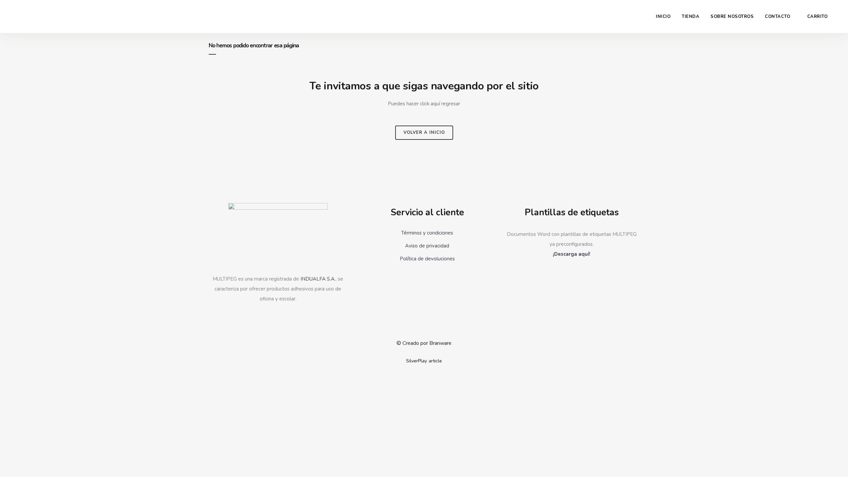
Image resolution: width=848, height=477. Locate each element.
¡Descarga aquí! (571, 254)
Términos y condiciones (427, 233)
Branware (440, 343)
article (435, 361)
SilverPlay (416, 361)
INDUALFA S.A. (318, 279)
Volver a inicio (424, 132)
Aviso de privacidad (427, 245)
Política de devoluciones (427, 258)
